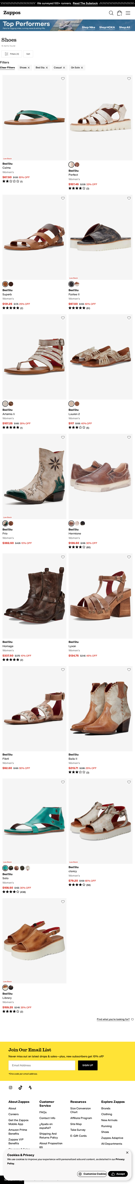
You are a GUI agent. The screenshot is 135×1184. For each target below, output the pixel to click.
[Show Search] (111, 13)
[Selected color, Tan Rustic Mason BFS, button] (71, 523)
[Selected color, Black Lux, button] (71, 284)
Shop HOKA (107, 27)
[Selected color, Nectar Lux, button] (71, 164)
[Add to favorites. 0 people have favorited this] (63, 78)
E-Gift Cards (78, 1135)
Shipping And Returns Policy (48, 1135)
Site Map (76, 1124)
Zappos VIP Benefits (15, 1141)
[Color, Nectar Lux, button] (77, 523)
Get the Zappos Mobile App (18, 1122)
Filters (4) (14, 54)
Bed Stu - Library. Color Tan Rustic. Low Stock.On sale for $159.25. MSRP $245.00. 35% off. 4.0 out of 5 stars (34, 956)
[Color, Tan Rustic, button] (77, 164)
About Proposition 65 (50, 1145)
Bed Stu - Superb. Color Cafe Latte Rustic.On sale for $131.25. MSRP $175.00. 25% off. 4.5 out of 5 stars (34, 252)
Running (106, 1126)
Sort (28, 54)
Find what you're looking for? (113, 1019)
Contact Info (47, 1118)
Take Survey (77, 1129)
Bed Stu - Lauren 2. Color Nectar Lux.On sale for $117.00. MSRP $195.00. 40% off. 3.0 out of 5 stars (101, 372)
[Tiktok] (20, 1087)
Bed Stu (40, 67)
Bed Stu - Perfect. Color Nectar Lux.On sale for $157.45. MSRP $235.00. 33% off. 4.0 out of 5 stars (101, 132)
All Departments (111, 1143)
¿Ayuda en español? (46, 1126)
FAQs (42, 1112)
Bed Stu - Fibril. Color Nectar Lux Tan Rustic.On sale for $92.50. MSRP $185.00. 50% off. (34, 720)
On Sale (75, 67)
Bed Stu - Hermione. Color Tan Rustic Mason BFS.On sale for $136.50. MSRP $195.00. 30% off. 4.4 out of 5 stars (101, 491)
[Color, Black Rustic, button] (22, 868)
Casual (58, 67)
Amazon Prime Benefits (17, 1131)
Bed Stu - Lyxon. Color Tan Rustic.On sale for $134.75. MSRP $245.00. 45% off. (101, 607)
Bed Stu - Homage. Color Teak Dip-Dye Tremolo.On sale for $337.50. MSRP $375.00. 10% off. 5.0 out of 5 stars (34, 607)
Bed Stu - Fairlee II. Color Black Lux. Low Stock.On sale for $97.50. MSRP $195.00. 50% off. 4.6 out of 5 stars (101, 252)
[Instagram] (10, 1087)
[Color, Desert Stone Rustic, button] (77, 404)
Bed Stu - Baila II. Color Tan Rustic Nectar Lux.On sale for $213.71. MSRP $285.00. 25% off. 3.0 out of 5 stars (101, 720)
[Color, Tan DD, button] (11, 523)
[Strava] (30, 1087)
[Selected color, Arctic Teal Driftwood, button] (5, 868)
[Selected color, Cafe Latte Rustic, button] (5, 284)
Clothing (106, 1114)
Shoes (23, 67)
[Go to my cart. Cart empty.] (119, 13)
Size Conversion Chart (80, 1110)
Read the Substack (85, 3)
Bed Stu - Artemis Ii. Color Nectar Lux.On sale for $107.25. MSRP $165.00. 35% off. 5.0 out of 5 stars (34, 372)
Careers (13, 1114)
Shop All (124, 27)
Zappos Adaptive (112, 1138)
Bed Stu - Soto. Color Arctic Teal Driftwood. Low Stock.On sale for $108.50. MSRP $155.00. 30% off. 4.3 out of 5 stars (34, 836)
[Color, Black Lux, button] (11, 284)
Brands (105, 1108)
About (12, 1108)
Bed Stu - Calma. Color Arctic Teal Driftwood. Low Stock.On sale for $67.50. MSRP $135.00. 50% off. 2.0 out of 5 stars (34, 132)
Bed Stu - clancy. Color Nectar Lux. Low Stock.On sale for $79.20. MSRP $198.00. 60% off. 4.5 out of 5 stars (101, 836)
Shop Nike (88, 27)
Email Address (21, 1065)
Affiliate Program (81, 1118)
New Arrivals (109, 1120)
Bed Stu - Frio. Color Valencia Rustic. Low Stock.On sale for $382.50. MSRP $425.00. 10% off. (34, 491)
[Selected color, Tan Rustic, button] (5, 987)
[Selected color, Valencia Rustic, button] (5, 523)
